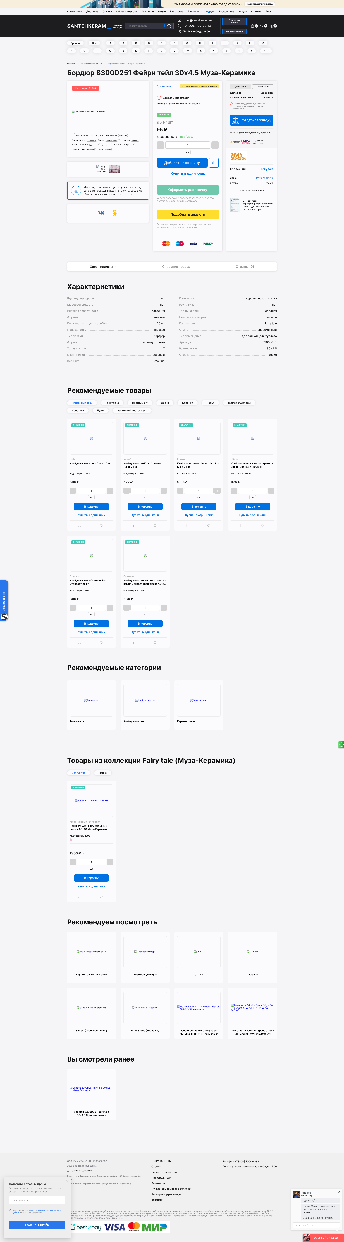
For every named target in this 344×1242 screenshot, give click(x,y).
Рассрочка (176, 11)
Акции (162, 11)
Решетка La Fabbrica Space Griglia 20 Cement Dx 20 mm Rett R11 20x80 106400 (252, 1032)
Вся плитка (78, 772)
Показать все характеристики (252, 190)
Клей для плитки (133, 721)
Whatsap (341, 744)
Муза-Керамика (264, 178)
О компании (74, 11)
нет (91, 135)
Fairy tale (267, 169)
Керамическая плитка (91, 63)
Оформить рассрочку (187, 190)
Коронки (187, 402)
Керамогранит (186, 721)
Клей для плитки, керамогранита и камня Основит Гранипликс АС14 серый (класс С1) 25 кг (144, 582)
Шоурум (209, 11)
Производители (161, 1177)
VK (101, 213)
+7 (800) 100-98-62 (197, 26)
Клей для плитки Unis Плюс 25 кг (90, 463)
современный (111, 140)
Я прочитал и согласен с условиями (37, 1211)
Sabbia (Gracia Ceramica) (91, 1030)
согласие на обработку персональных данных (98, 1218)
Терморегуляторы (239, 402)
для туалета (106, 145)
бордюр (135, 140)
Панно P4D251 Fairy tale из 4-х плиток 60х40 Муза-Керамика (89, 827)
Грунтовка (112, 402)
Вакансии (193, 11)
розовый (90, 149)
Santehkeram (86, 26)
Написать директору (164, 1171)
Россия (108, 149)
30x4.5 (131, 145)
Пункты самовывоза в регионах (171, 1188)
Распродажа (226, 11)
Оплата (107, 11)
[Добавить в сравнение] (80, 525)
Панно (103, 772)
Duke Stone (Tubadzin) (145, 1030)
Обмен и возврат (126, 11)
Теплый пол (77, 721)
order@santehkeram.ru (197, 20)
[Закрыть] (66, 1181)
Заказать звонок (234, 31)
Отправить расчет (234, 21)
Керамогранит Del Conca (91, 974)
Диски (165, 402)
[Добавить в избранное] (102, 525)
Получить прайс (37, 1224)
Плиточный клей (82, 402)
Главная (71, 63)
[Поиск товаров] (169, 26)
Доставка (92, 11)
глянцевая (92, 140)
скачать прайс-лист (82, 1170)
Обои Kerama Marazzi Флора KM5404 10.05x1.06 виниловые (199, 1032)
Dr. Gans (252, 974)
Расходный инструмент (132, 410)
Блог (268, 11)
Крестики (78, 410)
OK (115, 213)
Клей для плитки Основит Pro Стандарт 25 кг (88, 582)
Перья (210, 402)
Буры (100, 410)
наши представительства (260, 4)
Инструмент (140, 402)
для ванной (94, 145)
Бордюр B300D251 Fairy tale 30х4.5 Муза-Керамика (91, 1113)
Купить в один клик (188, 173)
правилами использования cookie (245, 1215)
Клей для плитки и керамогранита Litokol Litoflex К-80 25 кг (252, 465)
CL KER (199, 974)
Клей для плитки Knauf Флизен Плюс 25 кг (142, 465)
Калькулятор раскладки (166, 1194)
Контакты (147, 11)
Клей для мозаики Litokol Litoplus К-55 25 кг (198, 465)
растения (123, 135)
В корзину (91, 506)
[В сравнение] (214, 163)
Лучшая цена (164, 86)
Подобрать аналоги (187, 214)
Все (94, 43)
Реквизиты (158, 1183)
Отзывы (256, 11)
